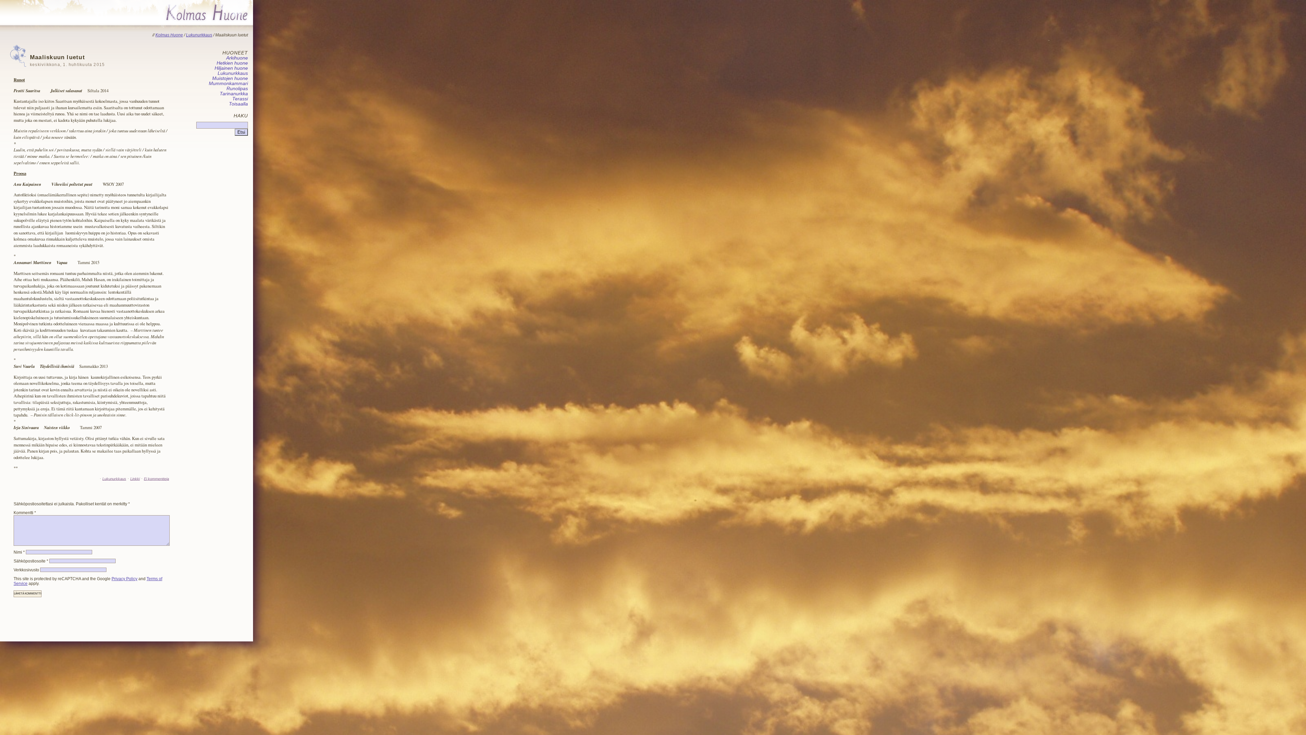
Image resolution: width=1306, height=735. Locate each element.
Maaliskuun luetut (67, 60)
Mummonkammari (228, 83)
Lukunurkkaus (114, 478)
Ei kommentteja (156, 478)
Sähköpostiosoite (31, 561)
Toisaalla (238, 104)
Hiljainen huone (231, 68)
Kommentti (25, 512)
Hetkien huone (232, 63)
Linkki (135, 478)
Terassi (240, 98)
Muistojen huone (230, 78)
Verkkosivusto (26, 570)
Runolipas (237, 88)
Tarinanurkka (234, 93)
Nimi (19, 552)
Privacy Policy (124, 578)
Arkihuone (237, 58)
